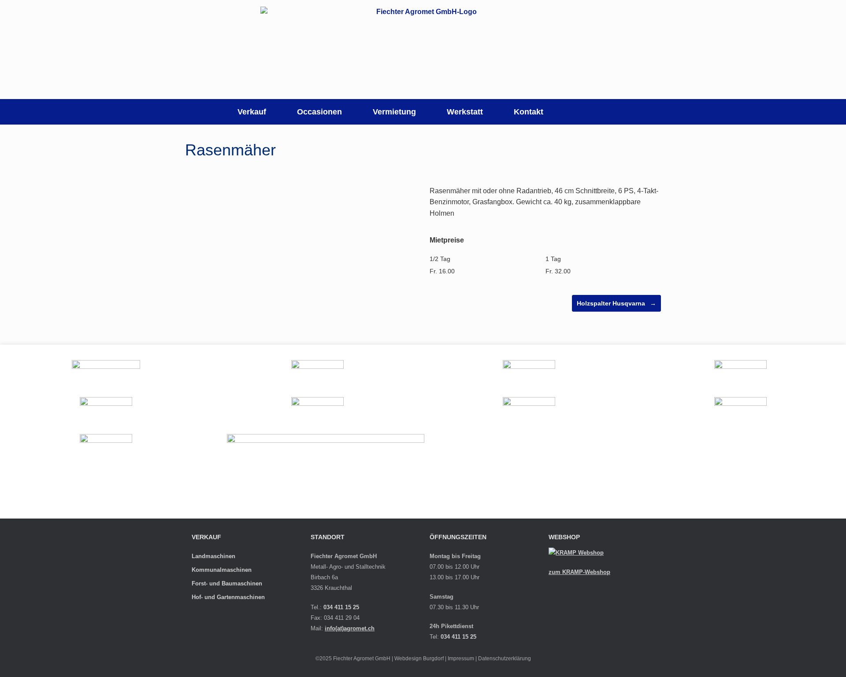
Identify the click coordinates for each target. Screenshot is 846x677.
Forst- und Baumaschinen (227, 583)
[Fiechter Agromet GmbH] (423, 49)
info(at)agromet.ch (350, 628)
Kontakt (528, 111)
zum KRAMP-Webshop (579, 572)
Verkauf (251, 111)
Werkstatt (465, 111)
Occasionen (319, 111)
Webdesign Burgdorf (419, 658)
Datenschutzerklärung (504, 658)
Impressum (461, 658)
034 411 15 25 (341, 607)
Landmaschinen (213, 556)
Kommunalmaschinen (222, 570)
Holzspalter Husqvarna (616, 303)
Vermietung (394, 111)
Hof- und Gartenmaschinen (228, 597)
